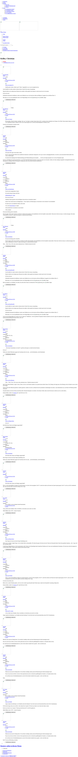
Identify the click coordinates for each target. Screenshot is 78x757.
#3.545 (6, 232)
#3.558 (6, 665)
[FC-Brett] (19, 29)
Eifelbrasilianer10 (8, 195)
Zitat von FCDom (8, 575)
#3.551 (6, 449)
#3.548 (6, 342)
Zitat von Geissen (8, 119)
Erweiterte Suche (6, 42)
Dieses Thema (5, 36)
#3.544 (6, 185)
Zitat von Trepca (8, 150)
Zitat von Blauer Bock (9, 421)
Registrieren (5, 18)
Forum (4, 39)
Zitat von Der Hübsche (9, 380)
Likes (4, 75)
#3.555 (6, 571)
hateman (15, 392)
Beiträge (4, 78)
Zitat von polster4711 (9, 85)
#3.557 (6, 637)
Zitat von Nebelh (8, 701)
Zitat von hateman (8, 236)
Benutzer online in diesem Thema (10, 746)
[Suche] (0, 31)
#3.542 (6, 115)
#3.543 (6, 146)
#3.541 (6, 81)
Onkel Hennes (12, 205)
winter (14, 195)
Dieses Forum (5, 37)
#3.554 (6, 535)
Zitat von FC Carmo (9, 611)
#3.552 (6, 477)
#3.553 (6, 506)
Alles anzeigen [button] (8, 209)
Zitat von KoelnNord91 (9, 270)
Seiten (4, 40)
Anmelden (5, 17)
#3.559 (6, 698)
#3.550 (6, 417)
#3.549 (6, 376)
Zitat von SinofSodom (9, 189)
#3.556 (6, 607)
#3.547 (6, 300)
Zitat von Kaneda (8, 669)
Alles (4, 34)
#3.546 (6, 266)
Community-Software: (8, 755)
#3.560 (6, 728)
